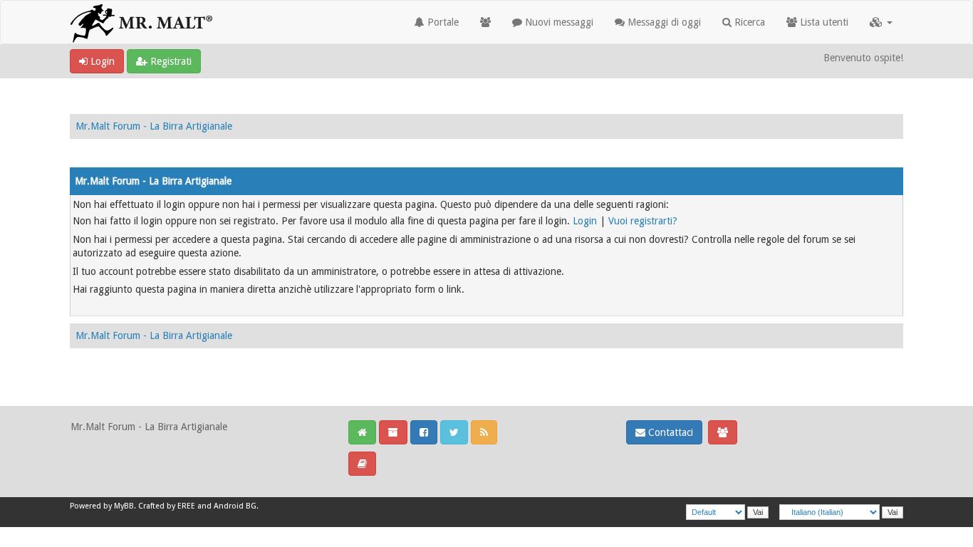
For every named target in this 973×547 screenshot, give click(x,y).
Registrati (169, 61)
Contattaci (669, 432)
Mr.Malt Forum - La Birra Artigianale (154, 126)
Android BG (235, 506)
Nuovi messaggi (557, 22)
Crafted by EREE (166, 506)
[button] (881, 22)
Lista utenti (822, 22)
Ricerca (748, 22)
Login (101, 61)
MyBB (124, 506)
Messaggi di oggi (663, 22)
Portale (442, 22)
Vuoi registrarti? (642, 220)
